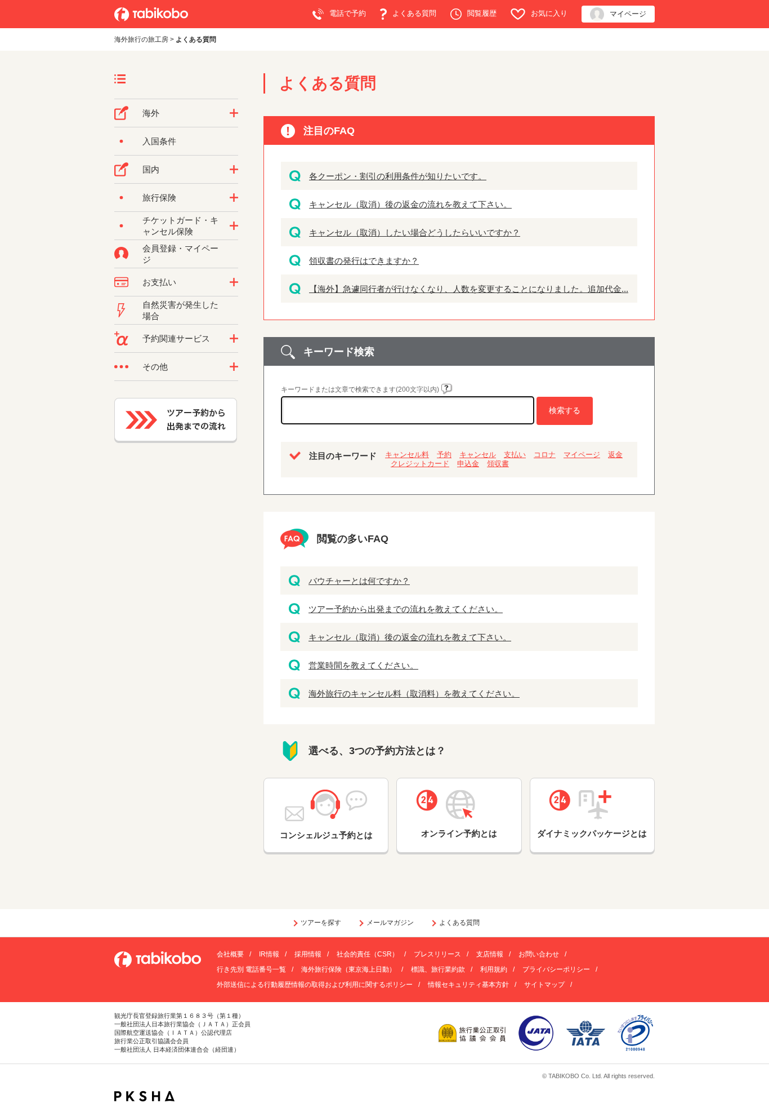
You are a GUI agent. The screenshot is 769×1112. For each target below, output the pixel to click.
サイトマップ (544, 985)
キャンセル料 (407, 454)
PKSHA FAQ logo (144, 1096)
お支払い (159, 282)
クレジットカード (420, 463)
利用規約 (493, 969)
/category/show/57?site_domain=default (234, 170)
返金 (615, 454)
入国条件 (159, 141)
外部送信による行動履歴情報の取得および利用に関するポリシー (315, 985)
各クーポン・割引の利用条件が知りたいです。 (397, 176)
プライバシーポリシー (556, 969)
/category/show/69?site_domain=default (234, 226)
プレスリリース (437, 954)
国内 (150, 169)
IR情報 (269, 954)
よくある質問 (414, 13)
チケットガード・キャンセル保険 (180, 225)
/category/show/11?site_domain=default (234, 339)
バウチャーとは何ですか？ (359, 581)
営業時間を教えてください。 (363, 665)
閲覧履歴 (482, 13)
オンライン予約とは (459, 833)
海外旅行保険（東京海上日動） (348, 969)
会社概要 (230, 954)
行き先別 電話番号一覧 (251, 969)
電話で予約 (347, 13)
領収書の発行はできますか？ (364, 260)
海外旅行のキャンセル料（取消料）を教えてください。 (414, 693)
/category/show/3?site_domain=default (234, 367)
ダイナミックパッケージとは (592, 833)
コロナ (545, 454)
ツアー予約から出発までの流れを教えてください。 (406, 609)
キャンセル (477, 454)
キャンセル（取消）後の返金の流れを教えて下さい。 (410, 204)
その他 (155, 366)
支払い (515, 454)
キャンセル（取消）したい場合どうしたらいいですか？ (414, 232)
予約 (444, 454)
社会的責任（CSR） (368, 954)
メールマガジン (390, 923)
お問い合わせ (538, 954)
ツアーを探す (321, 923)
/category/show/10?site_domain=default (234, 198)
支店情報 (489, 954)
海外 (150, 113)
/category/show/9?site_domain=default (234, 282)
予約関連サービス (176, 338)
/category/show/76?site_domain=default (234, 113)
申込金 (468, 463)
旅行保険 (159, 197)
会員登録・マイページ (180, 253)
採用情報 (307, 954)
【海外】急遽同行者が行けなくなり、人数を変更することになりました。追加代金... (468, 289)
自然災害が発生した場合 (180, 310)
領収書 (498, 463)
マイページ (628, 14)
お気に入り (549, 13)
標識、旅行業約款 (438, 969)
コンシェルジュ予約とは (326, 835)
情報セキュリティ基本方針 (468, 985)
